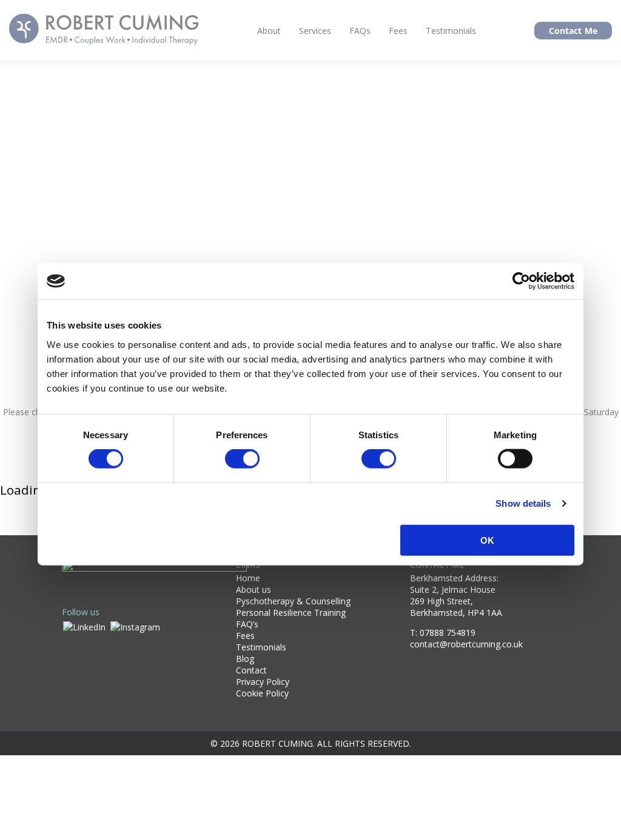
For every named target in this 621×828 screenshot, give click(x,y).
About (269, 30)
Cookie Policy (262, 693)
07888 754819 (447, 632)
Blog (245, 658)
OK (487, 540)
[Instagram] (135, 626)
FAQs (360, 30)
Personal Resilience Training (291, 612)
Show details (523, 503)
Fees (398, 30)
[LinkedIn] (84, 626)
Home (248, 578)
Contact (251, 670)
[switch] (242, 459)
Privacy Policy (262, 681)
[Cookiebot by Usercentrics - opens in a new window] (521, 281)
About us (253, 589)
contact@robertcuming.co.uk (466, 644)
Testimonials (451, 30)
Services (315, 30)
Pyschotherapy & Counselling (293, 601)
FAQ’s (247, 624)
